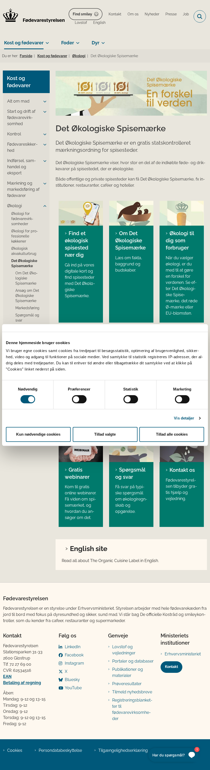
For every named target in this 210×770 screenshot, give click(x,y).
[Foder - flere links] (76, 40)
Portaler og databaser (133, 661)
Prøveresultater (127, 683)
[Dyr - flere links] (102, 40)
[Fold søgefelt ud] (200, 16)
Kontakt (171, 667)
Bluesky (72, 679)
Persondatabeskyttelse (60, 750)
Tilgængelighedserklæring (123, 750)
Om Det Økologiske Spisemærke (130, 240)
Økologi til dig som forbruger (180, 240)
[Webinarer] (81, 449)
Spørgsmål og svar (130, 473)
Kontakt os (182, 470)
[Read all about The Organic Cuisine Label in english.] (81, 213)
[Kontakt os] (182, 449)
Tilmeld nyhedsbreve (132, 691)
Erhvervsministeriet (183, 654)
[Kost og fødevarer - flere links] (46, 40)
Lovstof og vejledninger (123, 649)
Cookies (14, 750)
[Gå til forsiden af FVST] (32, 16)
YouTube (73, 687)
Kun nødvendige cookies (38, 434)
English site (88, 548)
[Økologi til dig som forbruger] (182, 213)
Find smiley (82, 14)
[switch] (79, 399)
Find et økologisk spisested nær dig (76, 244)
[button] (43, 101)
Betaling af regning (22, 682)
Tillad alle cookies (172, 434)
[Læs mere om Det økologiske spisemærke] (131, 213)
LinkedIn (72, 646)
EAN (7, 676)
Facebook (74, 655)
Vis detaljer (184, 418)
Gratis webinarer (77, 473)
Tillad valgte (105, 434)
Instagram (74, 663)
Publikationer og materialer (127, 672)
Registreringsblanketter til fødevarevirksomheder (132, 709)
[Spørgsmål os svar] (131, 449)
